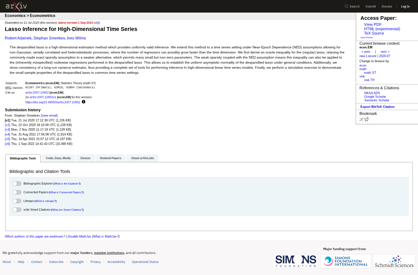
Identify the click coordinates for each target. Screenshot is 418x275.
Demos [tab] (85, 158)
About (6, 262)
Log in (405, 6)
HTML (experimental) (382, 29)
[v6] (7, 144)
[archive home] (16, 6)
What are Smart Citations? (67, 209)
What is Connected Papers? (66, 192)
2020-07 (384, 56)
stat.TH (369, 80)
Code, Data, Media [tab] (58, 158)
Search (355, 6)
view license (366, 37)
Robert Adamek (18, 38)
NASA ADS (372, 93)
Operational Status (145, 262)
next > (385, 51)
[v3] (7, 129)
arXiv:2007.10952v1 (43, 97)
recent (372, 56)
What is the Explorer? (67, 183)
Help (21, 262)
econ (362, 65)
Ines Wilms (76, 38)
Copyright (77, 262)
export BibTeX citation (377, 107)
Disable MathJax (79, 236)
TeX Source (374, 33)
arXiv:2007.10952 (37, 92)
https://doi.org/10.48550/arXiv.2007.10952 (52, 102)
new (362, 56)
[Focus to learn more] (82, 102)
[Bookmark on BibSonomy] (361, 120)
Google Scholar (375, 96)
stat (362, 76)
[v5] (7, 139)
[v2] (7, 125)
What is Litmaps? (46, 201)
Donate (387, 6)
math (362, 69)
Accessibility (116, 262)
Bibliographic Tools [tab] (23, 158)
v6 (96, 22)
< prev (365, 51)
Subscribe (56, 262)
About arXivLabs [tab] (142, 158)
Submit (371, 6)
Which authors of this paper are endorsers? (35, 236)
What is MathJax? (106, 236)
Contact (36, 262)
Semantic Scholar (376, 100)
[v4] (7, 134)
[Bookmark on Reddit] (366, 120)
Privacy (95, 262)
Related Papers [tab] (110, 158)
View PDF (373, 24)
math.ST (370, 72)
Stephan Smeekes (49, 38)
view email (49, 115)
